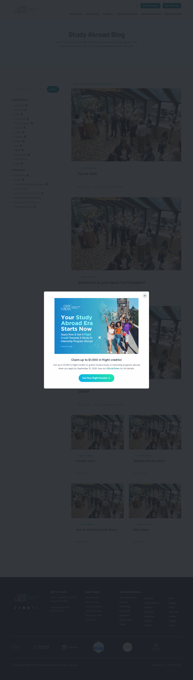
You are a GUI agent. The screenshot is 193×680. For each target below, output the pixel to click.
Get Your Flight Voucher (94, 377)
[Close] (144, 295)
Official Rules (112, 368)
